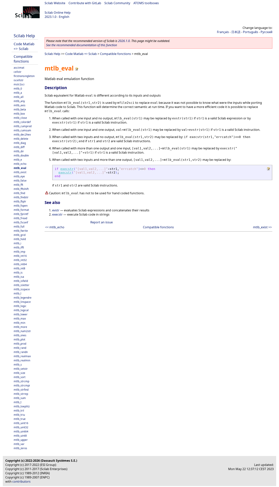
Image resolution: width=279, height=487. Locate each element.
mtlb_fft (18, 184)
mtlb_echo (20, 164)
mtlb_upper (21, 440)
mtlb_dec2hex (22, 134)
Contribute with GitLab (85, 3)
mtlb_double (21, 155)
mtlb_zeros (20, 448)
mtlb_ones (20, 335)
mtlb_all (19, 97)
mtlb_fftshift (21, 189)
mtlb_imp (19, 251)
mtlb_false (20, 180)
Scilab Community (117, 3)
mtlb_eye (19, 176)
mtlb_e (18, 159)
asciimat (19, 67)
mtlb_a (18, 92)
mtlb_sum (20, 398)
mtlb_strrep (21, 394)
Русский (266, 32)
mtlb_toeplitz (22, 406)
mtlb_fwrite (21, 230)
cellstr (17, 72)
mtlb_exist (20, 172)
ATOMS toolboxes (146, 3)
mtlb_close (20, 118)
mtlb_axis (19, 105)
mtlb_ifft (19, 247)
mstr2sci (19, 84)
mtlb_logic (20, 306)
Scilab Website (55, 3)
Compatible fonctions (23, 58)
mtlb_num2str (22, 331)
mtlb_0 (18, 88)
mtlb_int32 (20, 260)
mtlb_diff (19, 147)
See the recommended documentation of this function (81, 45)
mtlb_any (19, 101)
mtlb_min (19, 322)
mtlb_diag (20, 143)
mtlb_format (21, 210)
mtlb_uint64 (21, 431)
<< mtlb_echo (54, 227)
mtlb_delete (21, 138)
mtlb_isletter (21, 285)
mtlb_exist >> (262, 227)
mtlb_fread (20, 218)
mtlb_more (20, 327)
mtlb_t (17, 402)
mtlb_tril (19, 410)
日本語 (235, 32)
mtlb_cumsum (22, 130)
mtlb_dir (19, 151)
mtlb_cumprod (23, 126)
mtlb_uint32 (21, 427)
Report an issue (101, 222)
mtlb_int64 (20, 264)
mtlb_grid (19, 235)
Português (250, 32)
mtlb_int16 (20, 256)
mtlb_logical (21, 310)
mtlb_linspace (22, 302)
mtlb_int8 (19, 268)
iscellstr (19, 80)
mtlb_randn (21, 352)
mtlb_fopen (21, 205)
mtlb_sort (19, 377)
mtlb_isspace (22, 289)
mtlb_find (19, 193)
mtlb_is (18, 272)
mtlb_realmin (22, 360)
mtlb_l (17, 293)
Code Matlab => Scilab (24, 46)
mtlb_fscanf (21, 222)
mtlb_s (18, 364)
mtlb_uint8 (20, 435)
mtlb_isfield (21, 281)
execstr (67, 169)
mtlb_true (20, 419)
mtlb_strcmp (21, 381)
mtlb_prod (20, 343)
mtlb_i (17, 243)
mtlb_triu (19, 414)
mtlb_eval (20, 168)
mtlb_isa (19, 276)
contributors (21, 481)
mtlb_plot (19, 339)
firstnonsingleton (24, 76)
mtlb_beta (20, 109)
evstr (55, 210)
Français (223, 32)
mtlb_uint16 (21, 423)
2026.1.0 (124, 41)
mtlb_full (19, 226)
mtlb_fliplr (20, 201)
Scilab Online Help (58, 12)
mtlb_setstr (21, 368)
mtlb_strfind (21, 389)
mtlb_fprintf (21, 214)
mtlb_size (19, 373)
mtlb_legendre (23, 297)
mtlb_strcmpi (22, 385)
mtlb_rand (20, 348)
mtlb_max (20, 318)
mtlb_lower (21, 314)
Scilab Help (24, 35)
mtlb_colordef (22, 122)
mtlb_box (19, 113)
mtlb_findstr (21, 197)
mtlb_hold (20, 239)
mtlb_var (19, 444)
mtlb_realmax (22, 356)
